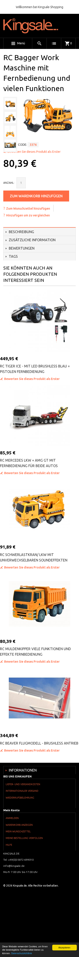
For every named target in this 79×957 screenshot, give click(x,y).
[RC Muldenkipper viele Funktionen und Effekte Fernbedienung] (39, 604)
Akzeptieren (64, 947)
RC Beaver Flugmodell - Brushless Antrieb (39, 743)
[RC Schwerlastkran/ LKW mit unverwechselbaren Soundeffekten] (39, 509)
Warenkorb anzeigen (19, 825)
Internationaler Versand (22, 791)
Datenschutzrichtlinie (21, 953)
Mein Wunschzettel (18, 831)
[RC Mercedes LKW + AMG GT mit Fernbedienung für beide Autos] (39, 415)
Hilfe (9, 845)
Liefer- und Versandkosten (23, 784)
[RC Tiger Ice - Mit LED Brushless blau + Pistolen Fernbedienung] (39, 321)
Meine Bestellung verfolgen (24, 838)
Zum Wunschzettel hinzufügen (28, 208)
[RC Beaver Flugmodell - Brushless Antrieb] (39, 698)
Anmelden (12, 818)
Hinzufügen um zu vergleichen (28, 215)
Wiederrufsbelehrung (20, 797)
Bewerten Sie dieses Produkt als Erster (34, 151)
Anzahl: (8, 182)
